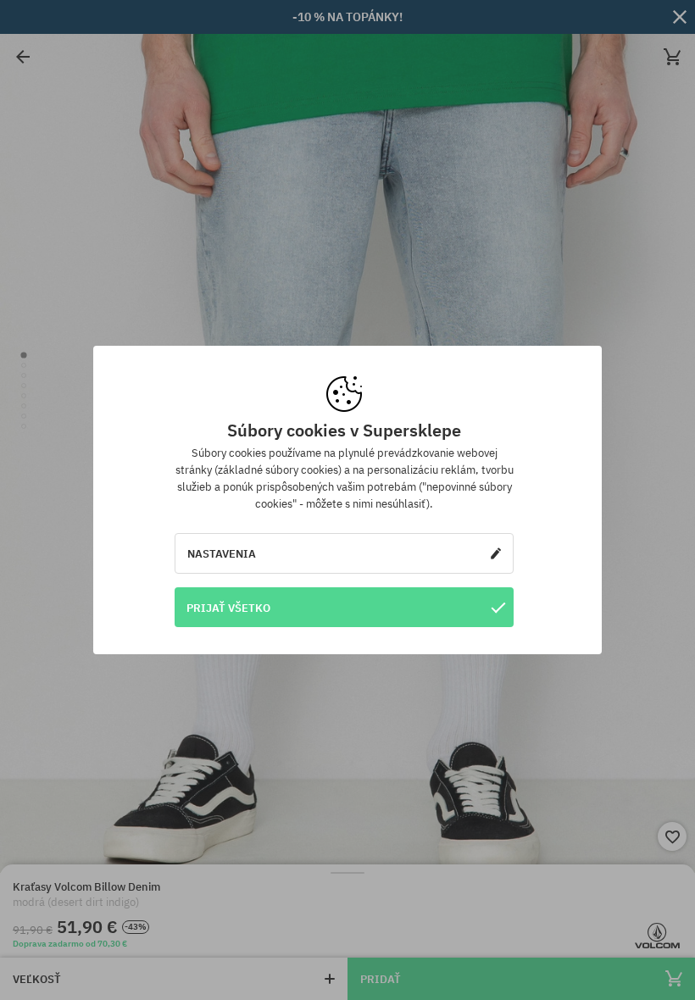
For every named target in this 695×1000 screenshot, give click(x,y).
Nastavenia (221, 553)
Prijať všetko (228, 607)
